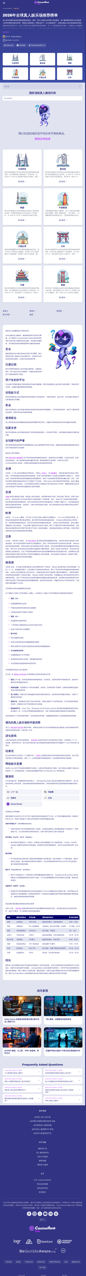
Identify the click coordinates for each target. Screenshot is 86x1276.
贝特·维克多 (32, 541)
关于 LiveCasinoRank (42, 1180)
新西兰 (32, 311)
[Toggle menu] (4, 3)
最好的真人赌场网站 (16, 458)
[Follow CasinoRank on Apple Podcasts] (56, 1214)
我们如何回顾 (42, 1184)
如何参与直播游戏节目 (43, 1133)
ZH (41, 1220)
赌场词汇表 (42, 1148)
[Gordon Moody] (64, 1241)
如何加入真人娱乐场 (42, 1117)
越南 (32, 314)
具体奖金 (18, 908)
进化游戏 (34, 740)
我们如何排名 (42, 1188)
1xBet (7, 496)
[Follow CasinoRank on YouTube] (45, 1214)
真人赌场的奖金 (42, 1152)
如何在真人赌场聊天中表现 (42, 1129)
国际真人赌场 (42, 1164)
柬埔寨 (59, 311)
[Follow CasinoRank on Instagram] (34, 1214)
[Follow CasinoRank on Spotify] (50, 1214)
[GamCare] (45, 1241)
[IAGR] (17, 1241)
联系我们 (42, 1192)
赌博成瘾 (42, 1160)
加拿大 (6, 311)
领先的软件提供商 (17, 727)
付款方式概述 (42, 1156)
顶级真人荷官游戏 (20, 674)
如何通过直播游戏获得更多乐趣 (42, 1121)
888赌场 (54, 473)
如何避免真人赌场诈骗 (43, 1125)
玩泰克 (38, 755)
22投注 (44, 473)
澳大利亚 (6, 314)
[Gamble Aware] (38, 1250)
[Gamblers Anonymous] (29, 1241)
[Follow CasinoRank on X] (40, 1214)
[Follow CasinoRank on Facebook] (29, 1214)
